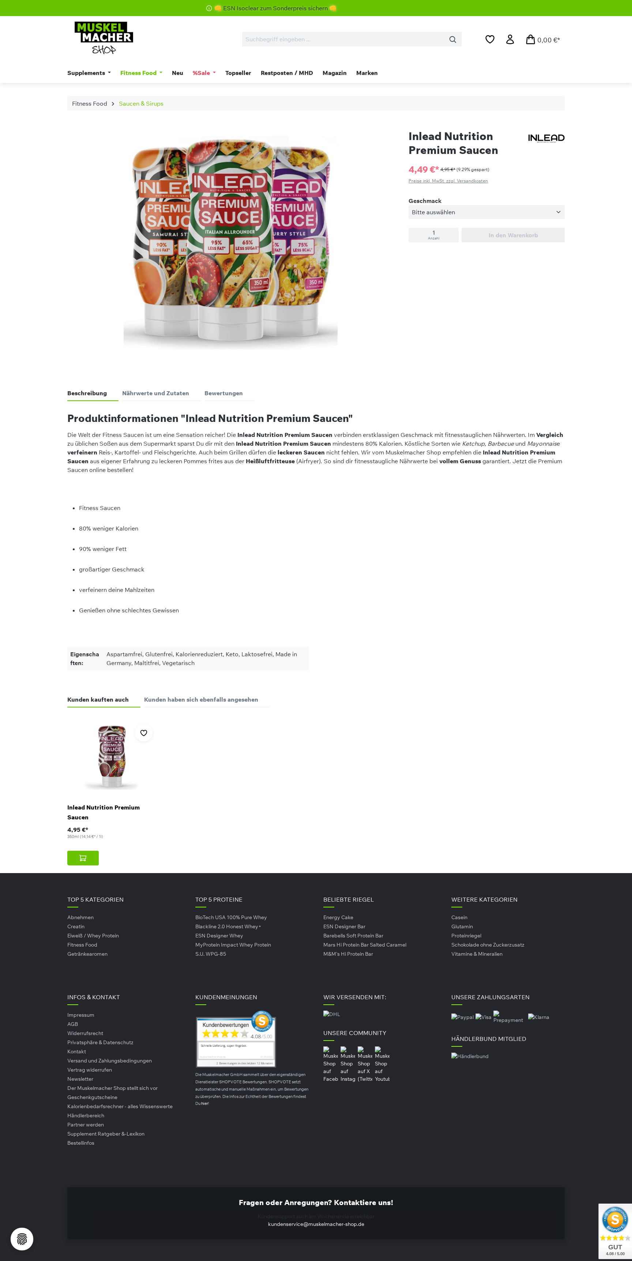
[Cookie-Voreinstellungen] (22, 1239)
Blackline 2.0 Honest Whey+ (228, 926)
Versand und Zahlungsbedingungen (109, 1060)
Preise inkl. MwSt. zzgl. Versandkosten (448, 181)
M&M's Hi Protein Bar (348, 954)
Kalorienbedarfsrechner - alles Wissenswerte (120, 1106)
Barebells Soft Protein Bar (353, 935)
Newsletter (80, 1079)
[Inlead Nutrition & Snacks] (546, 138)
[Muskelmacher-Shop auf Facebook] (331, 1064)
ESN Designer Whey (219, 935)
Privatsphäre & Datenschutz (100, 1042)
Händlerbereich (85, 1115)
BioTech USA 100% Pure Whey (231, 917)
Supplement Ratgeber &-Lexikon (105, 1133)
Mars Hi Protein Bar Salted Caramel (364, 944)
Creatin (75, 926)
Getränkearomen (87, 954)
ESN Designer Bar (344, 926)
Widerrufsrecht (85, 1033)
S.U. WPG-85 (210, 954)
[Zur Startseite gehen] (103, 38)
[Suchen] (453, 39)
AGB (72, 1024)
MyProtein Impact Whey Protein (233, 944)
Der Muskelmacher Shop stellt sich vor (112, 1088)
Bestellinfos (80, 1143)
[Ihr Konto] (510, 39)
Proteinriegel (466, 935)
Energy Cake (338, 917)
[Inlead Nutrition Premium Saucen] (112, 757)
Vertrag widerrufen (89, 1069)
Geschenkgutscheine (92, 1097)
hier (204, 1103)
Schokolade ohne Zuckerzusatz (487, 944)
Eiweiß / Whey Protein (93, 935)
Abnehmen (80, 917)
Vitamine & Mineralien (477, 954)
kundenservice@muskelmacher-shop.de (316, 1224)
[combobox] (343, 39)
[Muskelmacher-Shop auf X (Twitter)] (365, 1064)
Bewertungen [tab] (223, 393)
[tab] (92, 393)
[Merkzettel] (490, 39)
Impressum (80, 1015)
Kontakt (76, 1051)
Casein (459, 917)
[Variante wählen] (83, 858)
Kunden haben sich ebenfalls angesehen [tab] (201, 699)
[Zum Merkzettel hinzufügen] (144, 732)
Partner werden (85, 1124)
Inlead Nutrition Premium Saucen (103, 812)
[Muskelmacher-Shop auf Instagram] (348, 1064)
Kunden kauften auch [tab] (98, 699)
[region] (230, 244)
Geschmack (425, 200)
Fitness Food (82, 944)
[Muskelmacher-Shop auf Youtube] (382, 1064)
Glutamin (462, 926)
